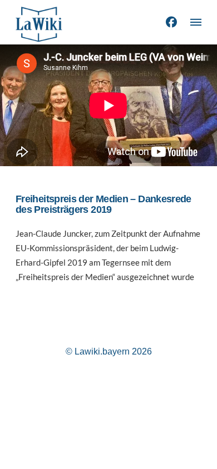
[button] (196, 22)
